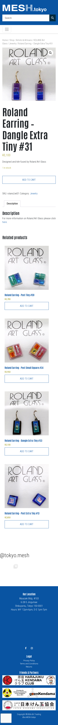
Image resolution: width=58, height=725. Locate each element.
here (4, 222)
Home (5, 40)
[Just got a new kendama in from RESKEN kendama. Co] (9, 570)
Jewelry (12, 43)
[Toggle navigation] (6, 29)
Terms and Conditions (29, 663)
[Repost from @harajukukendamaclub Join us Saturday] (29, 570)
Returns (29, 667)
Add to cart (29, 179)
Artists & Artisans (24, 40)
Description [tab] (12, 203)
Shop (12, 40)
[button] (50, 53)
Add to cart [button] (26, 305)
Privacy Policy (29, 660)
